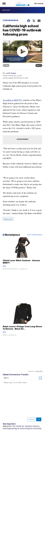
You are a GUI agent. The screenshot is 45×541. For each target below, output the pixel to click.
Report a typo (8, 219)
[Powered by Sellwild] (39, 371)
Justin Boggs (11, 73)
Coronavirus (10, 20)
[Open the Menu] (4, 3)
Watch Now (38, 3)
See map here (9, 424)
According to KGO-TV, (13, 100)
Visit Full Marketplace (34, 235)
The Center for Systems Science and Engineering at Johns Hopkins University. (22, 427)
